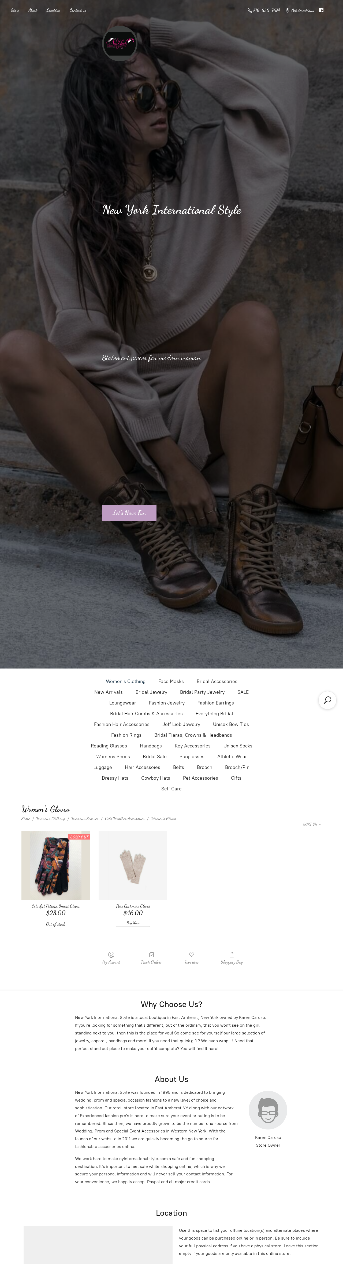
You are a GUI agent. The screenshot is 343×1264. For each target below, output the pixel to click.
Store (15, 10)
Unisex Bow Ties (231, 724)
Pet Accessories (200, 778)
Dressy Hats (115, 778)
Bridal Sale (155, 757)
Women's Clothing (126, 681)
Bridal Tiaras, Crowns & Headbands (193, 735)
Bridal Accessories (217, 681)
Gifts (236, 778)
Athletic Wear (232, 757)
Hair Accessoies (142, 767)
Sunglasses (192, 757)
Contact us (77, 10)
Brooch (204, 767)
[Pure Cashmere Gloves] (133, 865)
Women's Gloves (163, 818)
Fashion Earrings (215, 703)
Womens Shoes (113, 757)
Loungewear (122, 703)
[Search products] (327, 700)
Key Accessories (193, 746)
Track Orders (151, 961)
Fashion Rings (126, 735)
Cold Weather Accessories (124, 818)
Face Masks (171, 681)
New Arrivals (108, 692)
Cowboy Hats (155, 778)
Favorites (192, 961)
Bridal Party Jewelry (202, 692)
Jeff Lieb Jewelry (181, 724)
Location (53, 10)
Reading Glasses (109, 746)
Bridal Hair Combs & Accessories (146, 714)
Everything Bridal (214, 714)
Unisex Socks (237, 746)
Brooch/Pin (237, 767)
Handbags (151, 746)
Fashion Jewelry (167, 703)
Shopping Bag (232, 961)
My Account (111, 961)
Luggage (103, 767)
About (32, 10)
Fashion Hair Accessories (122, 724)
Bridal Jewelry (151, 692)
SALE (243, 692)
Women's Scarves (85, 818)
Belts (178, 767)
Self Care (171, 789)
